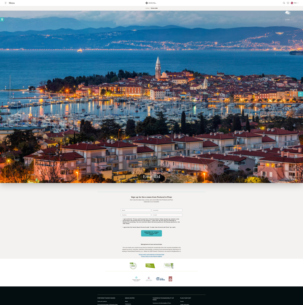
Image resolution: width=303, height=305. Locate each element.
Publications (128, 304)
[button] (2, 19)
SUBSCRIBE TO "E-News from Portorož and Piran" (151, 233)
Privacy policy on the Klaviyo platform (151, 256)
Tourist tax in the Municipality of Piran (162, 303)
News (126, 301)
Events (182, 301)
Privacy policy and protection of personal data (151, 254)
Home (147, 8)
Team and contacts (102, 301)
